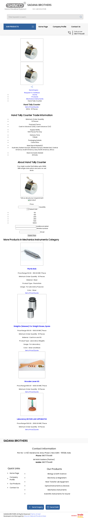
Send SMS (54, 507)
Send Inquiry (33, 90)
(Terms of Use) (35, 514)
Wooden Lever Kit (31, 381)
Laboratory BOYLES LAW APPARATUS (32, 419)
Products (35, 97)
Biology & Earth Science (57, 474)
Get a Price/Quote (32, 107)
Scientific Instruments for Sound (57, 494)
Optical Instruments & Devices (57, 486)
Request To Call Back (32, 93)
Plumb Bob (31, 269)
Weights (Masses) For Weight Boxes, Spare (32, 326)
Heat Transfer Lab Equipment (57, 482)
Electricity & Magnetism (57, 478)
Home (35, 95)
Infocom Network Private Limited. (35, 516)
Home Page (43, 27)
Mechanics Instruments (34, 99)
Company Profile (59, 27)
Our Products (12, 27)
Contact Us (75, 27)
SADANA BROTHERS (39, 6)
